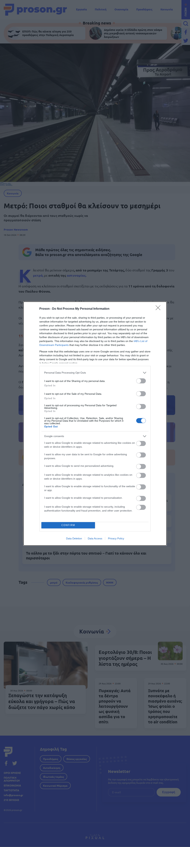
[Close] (159, 308)
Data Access (95, 538)
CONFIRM (68, 525)
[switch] (141, 380)
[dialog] (95, 423)
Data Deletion (74, 538)
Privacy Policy (116, 538)
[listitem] (95, 373)
